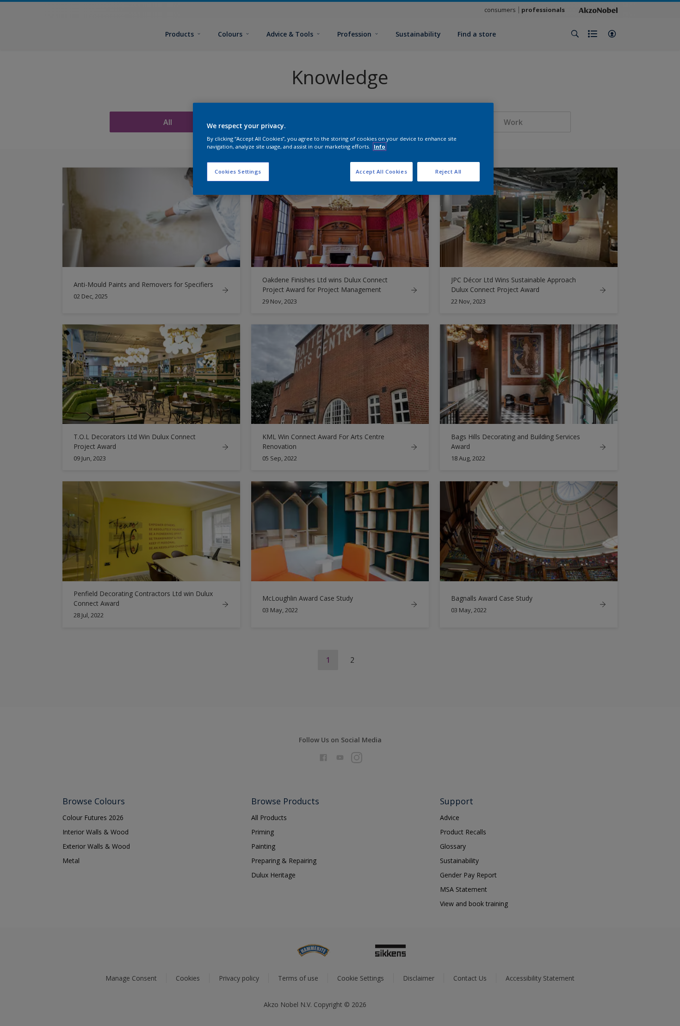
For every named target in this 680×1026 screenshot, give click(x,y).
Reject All (448, 171)
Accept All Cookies (381, 171)
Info (379, 146)
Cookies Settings (238, 171)
